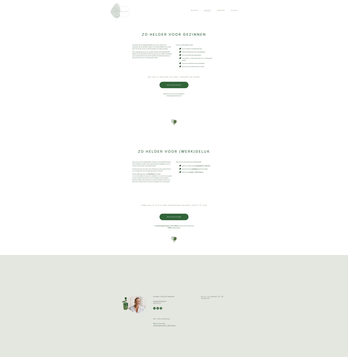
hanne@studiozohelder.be (159, 301)
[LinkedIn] (157, 308)
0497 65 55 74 (157, 303)
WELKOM (194, 10)
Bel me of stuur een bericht (174, 85)
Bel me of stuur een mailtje (174, 217)
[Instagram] (161, 308)
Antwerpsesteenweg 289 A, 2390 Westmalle (164, 325)
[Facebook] (154, 308)
